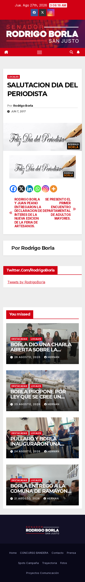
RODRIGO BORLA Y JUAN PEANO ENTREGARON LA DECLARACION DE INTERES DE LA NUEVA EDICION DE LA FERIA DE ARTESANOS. (28, 213)
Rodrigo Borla (23, 106)
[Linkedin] (29, 188)
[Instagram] (45, 188)
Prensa (71, 552)
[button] (71, 52)
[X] (21, 188)
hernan (53, 357)
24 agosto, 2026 (27, 451)
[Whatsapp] (37, 188)
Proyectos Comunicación (42, 573)
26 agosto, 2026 (27, 357)
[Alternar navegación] (39, 52)
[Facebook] (13, 188)
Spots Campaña (28, 563)
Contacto (58, 552)
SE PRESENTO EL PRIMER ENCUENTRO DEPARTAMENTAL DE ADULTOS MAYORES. (57, 209)
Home (13, 552)
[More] (53, 188)
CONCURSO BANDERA (34, 552)
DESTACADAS (19, 339)
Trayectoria (49, 563)
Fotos (63, 563)
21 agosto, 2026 (27, 498)
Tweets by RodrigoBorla (26, 282)
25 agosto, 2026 (27, 404)
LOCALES (13, 77)
